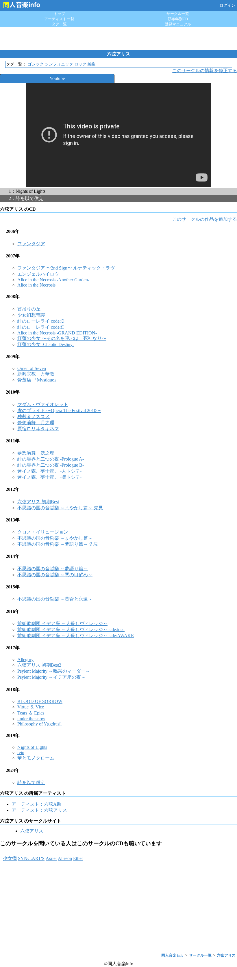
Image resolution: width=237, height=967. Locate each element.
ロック (80, 64)
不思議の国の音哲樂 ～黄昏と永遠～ (54, 598)
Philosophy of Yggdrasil (39, 723)
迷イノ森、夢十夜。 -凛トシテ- (49, 477)
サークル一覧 (177, 14)
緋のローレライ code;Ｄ (41, 321)
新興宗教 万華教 (35, 373)
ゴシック (35, 64)
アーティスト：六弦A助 (36, 804)
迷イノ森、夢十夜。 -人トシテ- (49, 471)
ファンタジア (31, 243)
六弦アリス (31, 830)
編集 (92, 64)
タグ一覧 (59, 24)
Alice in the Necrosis (36, 285)
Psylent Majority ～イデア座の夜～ (51, 677)
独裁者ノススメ (33, 416)
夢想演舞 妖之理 (35, 452)
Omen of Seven (31, 368)
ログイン (227, 5)
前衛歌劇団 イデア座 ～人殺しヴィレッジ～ (62, 623)
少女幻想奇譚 (31, 315)
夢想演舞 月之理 (35, 422)
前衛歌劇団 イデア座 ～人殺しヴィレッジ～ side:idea (71, 629)
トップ (59, 14)
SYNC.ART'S (31, 858)
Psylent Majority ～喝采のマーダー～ (53, 671)
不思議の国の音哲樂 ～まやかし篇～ (54, 538)
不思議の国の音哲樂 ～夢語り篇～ (52, 568)
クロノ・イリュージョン (42, 532)
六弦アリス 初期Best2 (39, 665)
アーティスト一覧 (59, 19)
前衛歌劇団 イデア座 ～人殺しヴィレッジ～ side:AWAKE (75, 635)
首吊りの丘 (28, 308)
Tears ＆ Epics (30, 712)
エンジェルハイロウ (38, 274)
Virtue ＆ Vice (30, 706)
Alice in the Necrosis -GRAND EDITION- (57, 332)
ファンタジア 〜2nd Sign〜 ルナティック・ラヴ (66, 267)
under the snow (31, 718)
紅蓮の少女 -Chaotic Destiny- (45, 344)
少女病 (10, 858)
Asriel (51, 858)
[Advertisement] (118, 38)
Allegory (25, 659)
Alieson (65, 858)
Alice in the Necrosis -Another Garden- (53, 279)
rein (20, 752)
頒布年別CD (178, 19)
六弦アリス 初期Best (38, 501)
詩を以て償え (31, 782)
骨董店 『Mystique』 (38, 379)
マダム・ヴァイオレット (42, 404)
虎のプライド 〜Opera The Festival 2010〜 (59, 410)
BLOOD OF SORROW (39, 701)
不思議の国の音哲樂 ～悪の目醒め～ (54, 574)
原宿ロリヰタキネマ (38, 428)
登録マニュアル (178, 24)
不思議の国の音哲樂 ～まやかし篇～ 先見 (60, 507)
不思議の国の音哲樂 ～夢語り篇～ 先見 (57, 544)
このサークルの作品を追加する (204, 219)
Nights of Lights (32, 747)
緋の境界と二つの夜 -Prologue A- (50, 459)
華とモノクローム (35, 757)
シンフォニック (59, 64)
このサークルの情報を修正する (204, 70)
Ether (78, 858)
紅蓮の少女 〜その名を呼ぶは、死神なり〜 (61, 338)
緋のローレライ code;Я (40, 327)
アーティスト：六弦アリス (39, 810)
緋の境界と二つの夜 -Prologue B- (50, 465)
